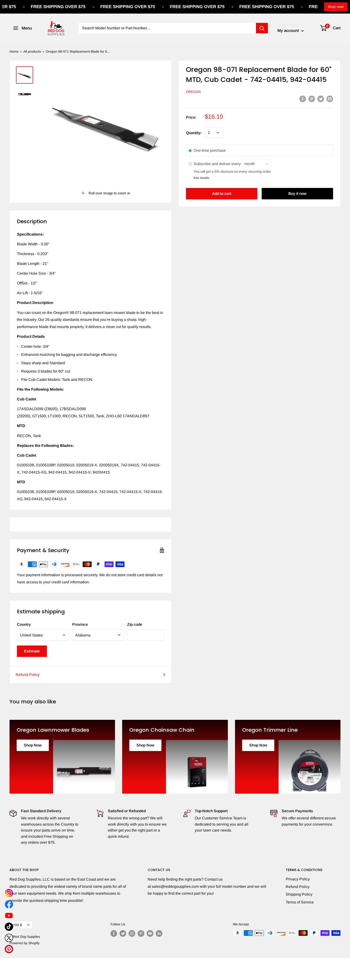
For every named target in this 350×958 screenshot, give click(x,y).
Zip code (134, 624)
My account (288, 30)
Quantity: (194, 133)
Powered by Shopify (25, 943)
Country (24, 624)
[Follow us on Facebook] (113, 933)
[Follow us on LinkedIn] (159, 933)
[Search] (262, 28)
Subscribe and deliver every (218, 163)
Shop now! (336, 7)
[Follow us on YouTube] (150, 933)
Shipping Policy (299, 894)
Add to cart (221, 194)
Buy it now (297, 194)
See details (201, 177)
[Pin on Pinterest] (311, 98)
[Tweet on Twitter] (320, 98)
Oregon (193, 92)
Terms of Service (300, 902)
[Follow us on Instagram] (132, 933)
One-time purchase (210, 150)
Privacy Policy (298, 879)
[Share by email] (329, 98)
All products (32, 51)
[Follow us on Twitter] (123, 933)
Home (14, 51)
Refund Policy (28, 675)
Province (80, 624)
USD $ (17, 925)
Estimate (32, 651)
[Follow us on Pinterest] (141, 933)
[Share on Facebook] (302, 98)
